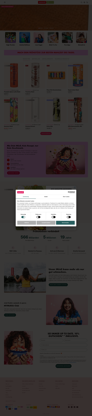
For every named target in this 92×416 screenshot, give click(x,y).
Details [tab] (46, 196)
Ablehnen (26, 222)
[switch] (38, 217)
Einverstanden (65, 222)
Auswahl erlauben (46, 222)
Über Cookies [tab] (66, 196)
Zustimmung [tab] (26, 196)
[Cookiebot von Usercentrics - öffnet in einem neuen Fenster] (69, 192)
